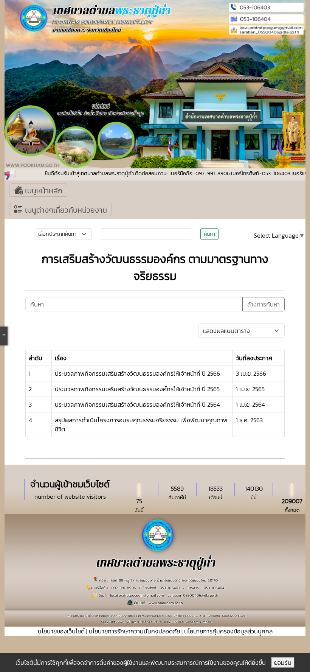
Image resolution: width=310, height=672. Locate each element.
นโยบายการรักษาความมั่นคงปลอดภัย (134, 631)
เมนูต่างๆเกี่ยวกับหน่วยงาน (65, 210)
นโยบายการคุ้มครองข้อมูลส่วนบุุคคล (228, 631)
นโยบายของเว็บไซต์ (61, 631)
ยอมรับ (282, 662)
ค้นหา (209, 234)
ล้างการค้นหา (263, 304)
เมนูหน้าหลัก (42, 190)
